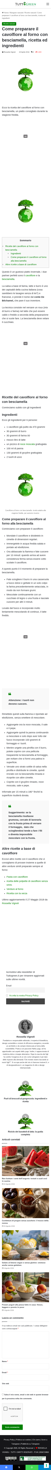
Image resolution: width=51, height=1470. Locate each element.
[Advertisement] (25, 136)
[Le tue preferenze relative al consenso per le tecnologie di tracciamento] (46, 1465)
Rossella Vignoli (10, 52)
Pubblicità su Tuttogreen (30, 1444)
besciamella (8, 279)
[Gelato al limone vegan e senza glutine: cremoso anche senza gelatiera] (25, 1245)
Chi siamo (36, 1440)
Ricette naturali (30, 13)
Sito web (5, 1384)
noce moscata (27, 444)
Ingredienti (16, 253)
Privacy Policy (9, 1440)
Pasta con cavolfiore (17, 877)
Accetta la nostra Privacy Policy (23, 995)
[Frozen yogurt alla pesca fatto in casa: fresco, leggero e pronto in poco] (25, 1287)
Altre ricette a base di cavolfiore (20, 264)
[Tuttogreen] (25, 4)
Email (9, 985)
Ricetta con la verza (17, 893)
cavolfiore (30, 275)
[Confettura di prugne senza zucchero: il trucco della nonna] (25, 1203)
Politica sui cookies (23, 1440)
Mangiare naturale (16, 13)
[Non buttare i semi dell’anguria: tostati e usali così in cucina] (25, 1161)
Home (6, 13)
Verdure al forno (15, 889)
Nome (5, 1361)
